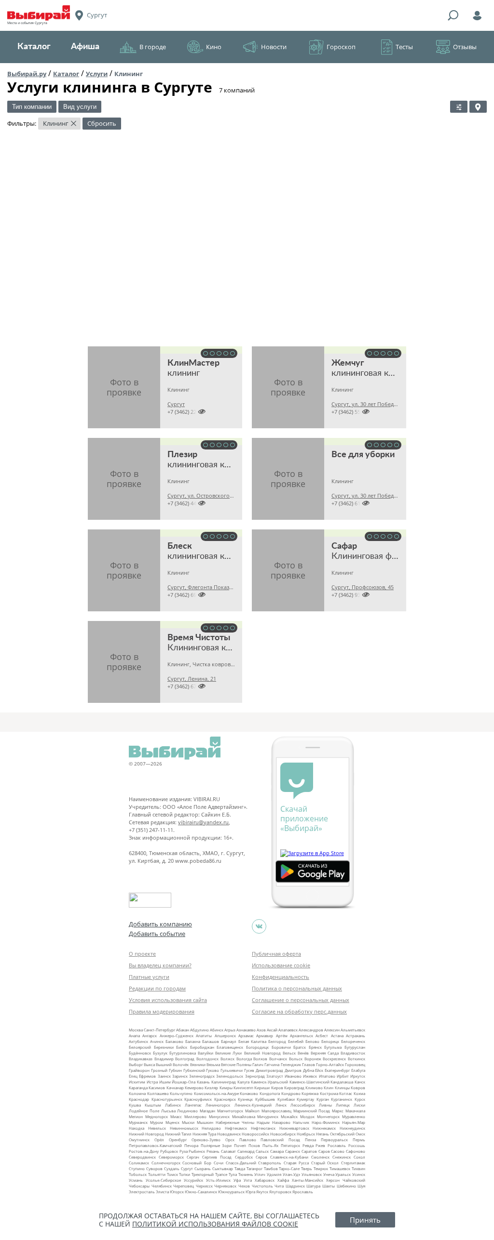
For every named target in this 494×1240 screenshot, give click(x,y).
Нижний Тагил (178, 1133)
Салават (228, 1151)
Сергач (193, 1157)
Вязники (198, 1064)
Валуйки (205, 1052)
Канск (360, 1081)
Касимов (157, 1087)
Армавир (264, 1035)
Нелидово (211, 1128)
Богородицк (257, 1047)
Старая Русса (296, 1162)
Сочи (218, 1162)
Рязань (213, 1151)
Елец (133, 1076)
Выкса (149, 1064)
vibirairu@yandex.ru (203, 822)
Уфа (237, 1180)
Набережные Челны (235, 1122)
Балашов (210, 1041)
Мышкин (205, 1122)
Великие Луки (228, 1052)
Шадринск (295, 1185)
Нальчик (301, 1122)
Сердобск (244, 1157)
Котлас (345, 1093)
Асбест (322, 1035)
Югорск (177, 1191)
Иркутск (357, 1076)
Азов (261, 1029)
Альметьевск (353, 1029)
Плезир (182, 454)
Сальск (262, 1151)
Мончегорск (328, 1116)
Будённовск (140, 1052)
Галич (257, 1064)
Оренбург (178, 1139)
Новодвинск (229, 1133)
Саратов (309, 1151)
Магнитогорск (230, 1110)
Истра (152, 1081)
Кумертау (305, 1099)
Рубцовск (169, 1151)
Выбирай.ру (26, 73)
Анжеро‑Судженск (176, 1035)
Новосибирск (283, 1133)
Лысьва (168, 1110)
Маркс (337, 1110)
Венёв (303, 1052)
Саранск (292, 1151)
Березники (164, 1047)
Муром (156, 1122)
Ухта (248, 1180)
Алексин (332, 1029)
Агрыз (229, 1029)
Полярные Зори (216, 1145)
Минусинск (219, 1116)
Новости (274, 46)
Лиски (359, 1105)
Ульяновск (312, 1174)
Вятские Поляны (236, 1064)
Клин (328, 1087)
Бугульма (333, 1047)
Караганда (138, 1087)
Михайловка (243, 1116)
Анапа (134, 1035)
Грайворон (139, 1070)
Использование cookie (281, 965)
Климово (314, 1087)
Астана (337, 1035)
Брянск (315, 1047)
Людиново (187, 1110)
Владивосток (353, 1052)
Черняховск (225, 1185)
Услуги (97, 73)
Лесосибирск (302, 1105)
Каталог (34, 46)
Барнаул (228, 1041)
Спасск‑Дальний (241, 1162)
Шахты (328, 1185)
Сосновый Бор (196, 1162)
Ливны (325, 1105)
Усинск (358, 1174)
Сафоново (355, 1151)
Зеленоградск (202, 1076)
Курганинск (341, 1099)
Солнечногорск (165, 1162)
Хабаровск (264, 1180)
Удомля (274, 1174)
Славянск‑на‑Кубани (289, 1157)
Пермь (359, 1139)
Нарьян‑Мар (353, 1122)
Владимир (164, 1058)
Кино (213, 46)
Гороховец (355, 1064)
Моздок (307, 1116)
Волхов (260, 1058)
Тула (233, 1174)
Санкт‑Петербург (159, 1029)
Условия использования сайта (168, 999)
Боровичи (281, 1047)
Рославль (337, 1145)
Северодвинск (142, 1157)
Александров (311, 1029)
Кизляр (211, 1087)
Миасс (176, 1116)
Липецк (343, 1105)
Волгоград (184, 1058)
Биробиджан (202, 1047)
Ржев (320, 1145)
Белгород (277, 1041)
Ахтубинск (138, 1041)
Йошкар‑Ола (183, 1081)
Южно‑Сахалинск (201, 1191)
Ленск (281, 1105)
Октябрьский (342, 1133)
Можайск (289, 1116)
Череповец (183, 1185)
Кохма (359, 1093)
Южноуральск (231, 1191)
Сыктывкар (222, 1168)
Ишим (165, 1081)
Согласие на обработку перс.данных (299, 1011)
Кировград (294, 1087)
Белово (312, 1041)
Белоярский (140, 1047)
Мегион (136, 1116)
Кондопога (270, 1093)
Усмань (136, 1180)
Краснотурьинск (166, 1099)
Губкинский (194, 1070)
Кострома (329, 1093)
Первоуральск (334, 1139)
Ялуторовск (280, 1191)
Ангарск (149, 1035)
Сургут (187, 1168)
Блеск (179, 546)
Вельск (289, 1052)
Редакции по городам (157, 988)
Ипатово (327, 1076)
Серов (261, 1157)
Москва (136, 1029)
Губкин (175, 1070)
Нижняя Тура (204, 1133)
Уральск (343, 1174)
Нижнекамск (324, 1128)
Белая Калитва (252, 1041)
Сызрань (202, 1168)
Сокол (359, 1157)
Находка (136, 1128)
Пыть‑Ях (270, 1145)
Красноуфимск (198, 1099)
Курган (322, 1099)
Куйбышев (265, 1099)
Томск (172, 1174)
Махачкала (355, 1110)
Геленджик (291, 1064)
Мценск (172, 1122)
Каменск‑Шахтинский (309, 1081)
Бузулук (160, 1052)
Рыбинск (197, 1151)
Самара (277, 1151)
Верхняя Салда (325, 1052)
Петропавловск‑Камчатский (155, 1145)
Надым (263, 1122)
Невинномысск (184, 1128)
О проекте (142, 953)
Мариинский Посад (311, 1110)
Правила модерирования (161, 1011)
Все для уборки (363, 454)
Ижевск (310, 1076)
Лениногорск (218, 1105)
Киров (277, 1087)
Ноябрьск (306, 1133)
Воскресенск (334, 1058)
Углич (259, 1174)
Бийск (181, 1047)
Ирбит (343, 1076)
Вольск (295, 1058)
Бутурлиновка (182, 1052)
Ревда (308, 1145)
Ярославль (302, 1191)
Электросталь (142, 1191)
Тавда (239, 1168)
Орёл (159, 1139)
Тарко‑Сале (289, 1168)
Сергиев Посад (217, 1157)
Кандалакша (341, 1081)
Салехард (246, 1151)
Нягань (322, 1133)
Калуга (243, 1081)
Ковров (358, 1087)
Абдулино (199, 1029)
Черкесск (204, 1185)
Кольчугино (181, 1093)
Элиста (162, 1191)
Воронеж (312, 1058)
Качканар (175, 1087)
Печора (191, 1145)
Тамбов (271, 1168)
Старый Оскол (325, 1162)
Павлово (247, 1139)
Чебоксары (139, 1185)
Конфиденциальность (280, 976)
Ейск (319, 1070)
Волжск (227, 1058)
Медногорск (156, 1116)
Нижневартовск (294, 1128)
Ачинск (157, 1041)
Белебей (295, 1041)
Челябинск (161, 1185)
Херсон (333, 1180)
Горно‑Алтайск (330, 1064)
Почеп (240, 1145)
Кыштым (153, 1105)
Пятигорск (290, 1145)
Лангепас (193, 1105)
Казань (203, 1081)
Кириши (262, 1087)
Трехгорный (203, 1174)
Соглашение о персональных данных (300, 999)
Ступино (137, 1168)
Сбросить (101, 123)
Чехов (244, 1185)
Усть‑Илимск (218, 1180)
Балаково (174, 1041)
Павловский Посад (280, 1139)
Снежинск (341, 1157)
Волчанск (278, 1058)
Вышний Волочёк (172, 1064)
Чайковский (354, 1180)
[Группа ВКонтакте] (259, 926)
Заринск (180, 1076)
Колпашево (158, 1093)
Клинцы (342, 1087)
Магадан (207, 1110)
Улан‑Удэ (291, 1174)
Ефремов (147, 1076)
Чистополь (262, 1185)
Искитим (137, 1081)
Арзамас (246, 1035)
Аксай (272, 1029)
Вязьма (213, 1064)
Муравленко (353, 1116)
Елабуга (358, 1070)
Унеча (328, 1174)
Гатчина (271, 1064)
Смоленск (320, 1157)
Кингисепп (243, 1087)
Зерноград (255, 1076)
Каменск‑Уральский (269, 1081)
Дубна (308, 1070)
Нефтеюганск (263, 1128)
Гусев (249, 1070)
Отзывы (465, 46)
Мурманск (138, 1122)
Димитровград (269, 1070)
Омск (360, 1133)
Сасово (337, 1151)
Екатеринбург (337, 1070)
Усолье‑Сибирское (163, 1180)
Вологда (244, 1058)
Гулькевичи (231, 1070)
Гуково (212, 1070)
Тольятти (156, 1174)
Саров (324, 1151)
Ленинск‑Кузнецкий (253, 1105)
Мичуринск (267, 1116)
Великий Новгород (262, 1052)
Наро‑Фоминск (326, 1122)
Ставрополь (269, 1162)
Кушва (135, 1105)
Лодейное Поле (144, 1110)
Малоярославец (276, 1110)
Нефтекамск (236, 1128)
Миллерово (195, 1116)
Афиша (85, 46)
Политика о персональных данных (297, 988)
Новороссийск (255, 1133)
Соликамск (139, 1162)
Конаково (249, 1093)
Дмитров (293, 1070)
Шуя (361, 1185)
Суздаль (171, 1168)
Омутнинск (139, 1139)
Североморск (171, 1157)
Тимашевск (339, 1168)
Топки (184, 1174)
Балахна (192, 1041)
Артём (282, 1035)
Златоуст (274, 1076)
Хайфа (283, 1180)
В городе (152, 46)
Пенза (310, 1139)
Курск (360, 1099)
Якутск (262, 1191)
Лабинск (173, 1105)
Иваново (293, 1076)
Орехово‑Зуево (206, 1139)
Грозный (159, 1070)
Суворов (154, 1168)
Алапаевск (288, 1029)
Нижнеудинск (352, 1128)
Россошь (356, 1145)
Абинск (216, 1029)
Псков (254, 1145)
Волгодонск (207, 1058)
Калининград (223, 1081)
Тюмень (245, 1174)
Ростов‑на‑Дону (144, 1151)
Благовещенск (230, 1047)
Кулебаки (286, 1099)
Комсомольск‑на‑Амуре (216, 1093)
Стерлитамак (353, 1162)
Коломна (137, 1093)
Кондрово (291, 1093)
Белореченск (353, 1041)
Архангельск (301, 1035)
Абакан (182, 1029)
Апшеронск (225, 1035)
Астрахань (355, 1035)
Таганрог (254, 1168)
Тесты (404, 46)
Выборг (136, 1064)
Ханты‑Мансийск (307, 1180)
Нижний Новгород (146, 1133)
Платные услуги (149, 976)
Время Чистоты (198, 637)
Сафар (344, 546)
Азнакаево (246, 1029)
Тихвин (358, 1168)
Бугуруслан (354, 1047)
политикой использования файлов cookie (215, 1223)
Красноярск (225, 1099)
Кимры (226, 1087)
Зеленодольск (229, 1076)
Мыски (188, 1122)
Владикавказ (140, 1058)
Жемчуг (347, 363)
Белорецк (330, 1041)
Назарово (281, 1122)
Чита (279, 1185)
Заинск (164, 1076)
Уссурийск (193, 1180)
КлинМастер (193, 363)
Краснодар (139, 1099)
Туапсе (221, 1174)
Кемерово (194, 1087)
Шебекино (346, 1185)
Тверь (306, 1168)
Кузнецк (245, 1099)
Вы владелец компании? (160, 965)
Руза (183, 1151)
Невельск (157, 1128)
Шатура (313, 1185)
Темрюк (321, 1168)
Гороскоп (341, 46)
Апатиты (204, 1035)
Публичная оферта (276, 953)
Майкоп (252, 1110)
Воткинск (356, 1058)
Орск (229, 1139)
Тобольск (138, 1174)
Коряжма (310, 1093)
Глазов (308, 1064)
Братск (299, 1047)
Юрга (250, 1191)
